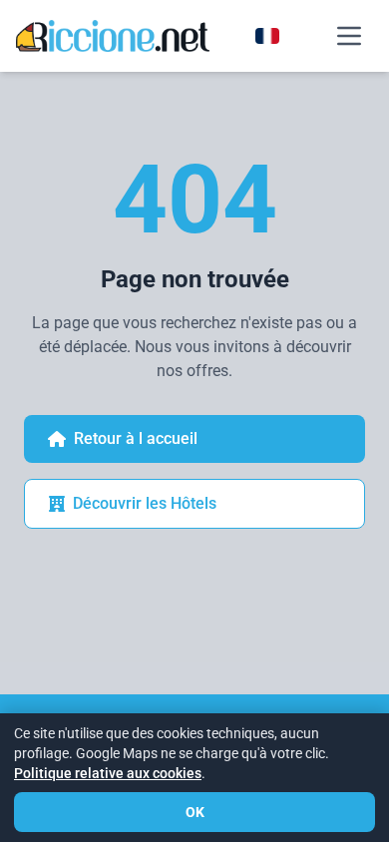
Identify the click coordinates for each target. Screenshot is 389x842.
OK (195, 812)
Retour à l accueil (135, 438)
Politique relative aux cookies (107, 773)
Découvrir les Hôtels (144, 503)
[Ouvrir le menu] (349, 36)
